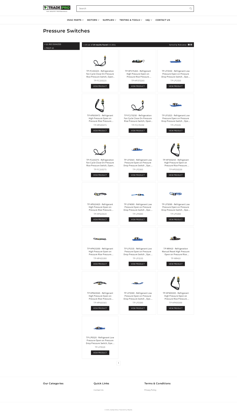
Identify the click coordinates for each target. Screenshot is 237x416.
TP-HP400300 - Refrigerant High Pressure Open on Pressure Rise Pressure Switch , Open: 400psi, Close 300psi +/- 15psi (176, 299)
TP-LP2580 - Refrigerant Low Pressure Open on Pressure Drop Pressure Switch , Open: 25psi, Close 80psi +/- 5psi (138, 297)
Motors (92, 20)
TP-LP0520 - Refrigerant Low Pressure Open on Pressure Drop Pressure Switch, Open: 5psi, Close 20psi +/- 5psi (100, 341)
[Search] (191, 8)
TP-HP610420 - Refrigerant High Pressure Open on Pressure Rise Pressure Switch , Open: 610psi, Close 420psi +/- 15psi (100, 210)
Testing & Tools (130, 20)
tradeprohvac (114, 410)
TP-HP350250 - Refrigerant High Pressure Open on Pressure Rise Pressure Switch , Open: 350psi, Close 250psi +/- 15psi (176, 165)
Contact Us (163, 20)
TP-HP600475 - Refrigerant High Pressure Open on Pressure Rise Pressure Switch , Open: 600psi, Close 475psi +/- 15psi (100, 121)
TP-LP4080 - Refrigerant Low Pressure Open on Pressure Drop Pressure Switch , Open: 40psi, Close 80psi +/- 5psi (138, 208)
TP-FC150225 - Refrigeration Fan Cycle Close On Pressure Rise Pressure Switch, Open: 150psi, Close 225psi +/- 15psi (100, 75)
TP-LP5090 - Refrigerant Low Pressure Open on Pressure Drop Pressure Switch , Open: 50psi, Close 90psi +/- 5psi (175, 208)
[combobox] (135, 8)
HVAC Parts (74, 20)
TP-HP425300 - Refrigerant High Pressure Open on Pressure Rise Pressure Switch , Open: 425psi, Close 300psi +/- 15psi (100, 254)
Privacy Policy (150, 390)
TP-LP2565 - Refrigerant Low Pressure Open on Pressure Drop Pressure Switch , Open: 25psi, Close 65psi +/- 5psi (138, 164)
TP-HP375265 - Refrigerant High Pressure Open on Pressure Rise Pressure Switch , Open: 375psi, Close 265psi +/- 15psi (138, 77)
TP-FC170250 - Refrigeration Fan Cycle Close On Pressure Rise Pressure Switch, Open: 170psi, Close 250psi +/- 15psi (137, 119)
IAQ (148, 20)
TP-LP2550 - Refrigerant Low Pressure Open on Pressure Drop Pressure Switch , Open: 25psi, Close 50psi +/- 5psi (175, 75)
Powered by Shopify (125, 410)
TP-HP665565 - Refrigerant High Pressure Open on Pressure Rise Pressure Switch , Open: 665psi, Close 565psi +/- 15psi (100, 299)
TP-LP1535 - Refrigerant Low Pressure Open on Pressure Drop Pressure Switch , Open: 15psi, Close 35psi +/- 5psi (138, 253)
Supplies (108, 20)
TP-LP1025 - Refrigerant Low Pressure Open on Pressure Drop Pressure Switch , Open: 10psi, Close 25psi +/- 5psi (175, 119)
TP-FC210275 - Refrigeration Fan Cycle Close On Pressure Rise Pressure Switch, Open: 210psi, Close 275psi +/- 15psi (100, 164)
